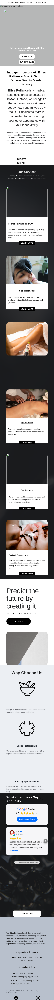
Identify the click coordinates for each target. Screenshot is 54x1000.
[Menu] (48, 12)
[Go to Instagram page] (38, 998)
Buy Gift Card (27, 62)
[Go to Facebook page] (17, 998)
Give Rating (27, 914)
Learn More (27, 243)
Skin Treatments (27, 291)
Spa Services (27, 423)
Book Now (27, 57)
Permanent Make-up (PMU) (20, 224)
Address (14, 980)
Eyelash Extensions (18, 555)
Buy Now (27, 509)
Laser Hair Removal (17, 358)
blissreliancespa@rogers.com (24, 976)
